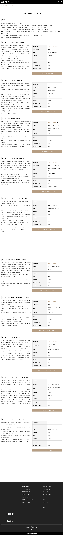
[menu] (61, 2)
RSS (31, 529)
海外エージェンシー (47, 497)
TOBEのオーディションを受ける (47, 450)
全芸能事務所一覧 (25, 486)
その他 (44, 507)
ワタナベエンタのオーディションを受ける (47, 410)
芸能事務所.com (31, 527)
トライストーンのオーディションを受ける (47, 330)
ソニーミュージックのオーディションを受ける (47, 370)
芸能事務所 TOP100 (26, 494)
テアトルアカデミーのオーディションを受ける (47, 229)
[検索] (58, 2)
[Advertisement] (31, 245)
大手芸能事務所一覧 (26, 489)
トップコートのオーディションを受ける (47, 111)
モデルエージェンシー (47, 494)
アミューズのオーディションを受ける (47, 151)
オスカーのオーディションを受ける (47, 290)
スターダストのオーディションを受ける (47, 191)
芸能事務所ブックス (26, 502)
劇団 (44, 499)
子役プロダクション (47, 491)
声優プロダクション (47, 489)
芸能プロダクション (47, 486)
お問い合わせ (24, 504)
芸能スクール (45, 502)
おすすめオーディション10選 (27, 499)
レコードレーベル (46, 504)
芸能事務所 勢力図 (25, 497)
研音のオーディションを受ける (47, 73)
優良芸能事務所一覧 (26, 491)
